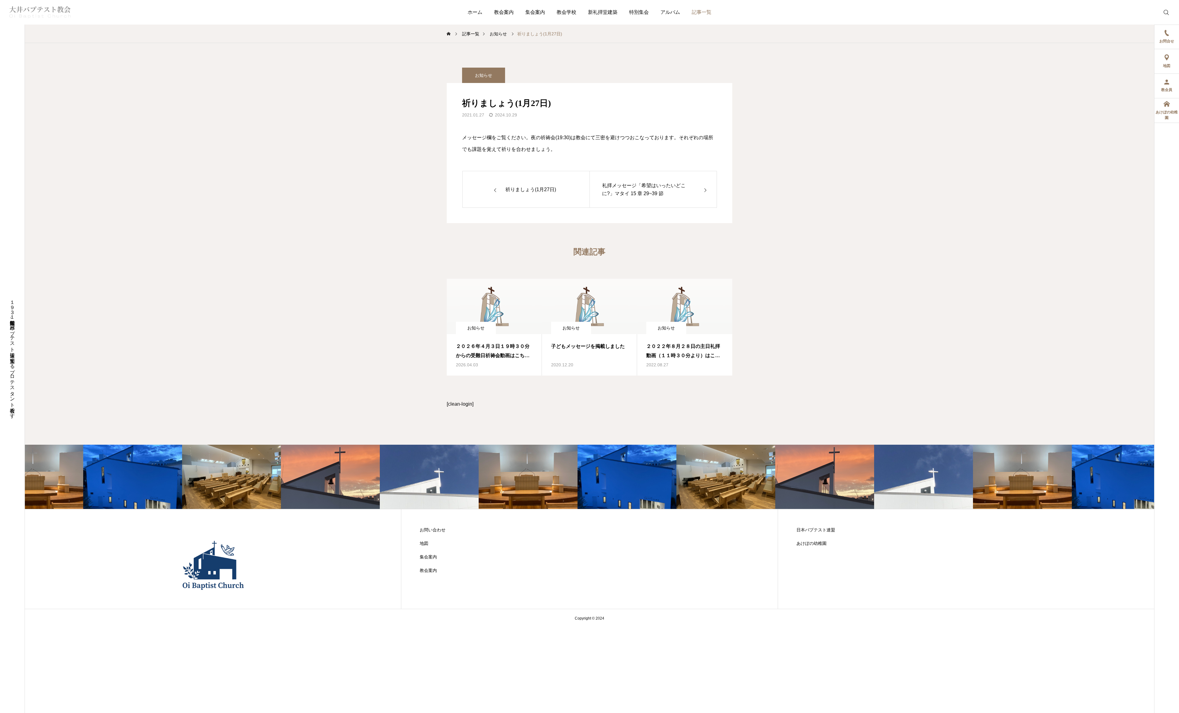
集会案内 (535, 12)
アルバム (670, 12)
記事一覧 (701, 12)
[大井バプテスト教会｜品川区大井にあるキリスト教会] (40, 12)
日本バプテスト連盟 (815, 530)
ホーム (475, 12)
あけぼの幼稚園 (811, 543)
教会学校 (566, 12)
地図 (424, 543)
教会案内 (504, 12)
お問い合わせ (433, 530)
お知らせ (483, 75)
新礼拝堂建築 (602, 12)
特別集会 (639, 12)
